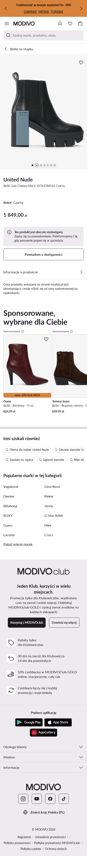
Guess (7, 525)
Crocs (48, 535)
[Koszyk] (80, 24)
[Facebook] (50, 799)
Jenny (48, 506)
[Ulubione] (70, 24)
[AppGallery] (43, 732)
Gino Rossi (52, 486)
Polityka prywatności (17, 843)
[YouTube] (37, 799)
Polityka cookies (30, 849)
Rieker (49, 496)
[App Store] (58, 722)
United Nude (18, 179)
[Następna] (81, 8)
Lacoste (9, 535)
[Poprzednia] (6, 8)
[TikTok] (64, 799)
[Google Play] (29, 722)
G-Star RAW (53, 515)
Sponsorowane (11, 331)
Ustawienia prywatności (50, 837)
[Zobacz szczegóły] (81, 272)
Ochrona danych (56, 849)
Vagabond (10, 486)
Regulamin (24, 837)
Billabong (10, 506)
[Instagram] (23, 799)
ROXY (7, 515)
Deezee (8, 496)
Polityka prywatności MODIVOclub (57, 843)
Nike (47, 525)
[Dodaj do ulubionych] (81, 62)
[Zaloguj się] (60, 24)
